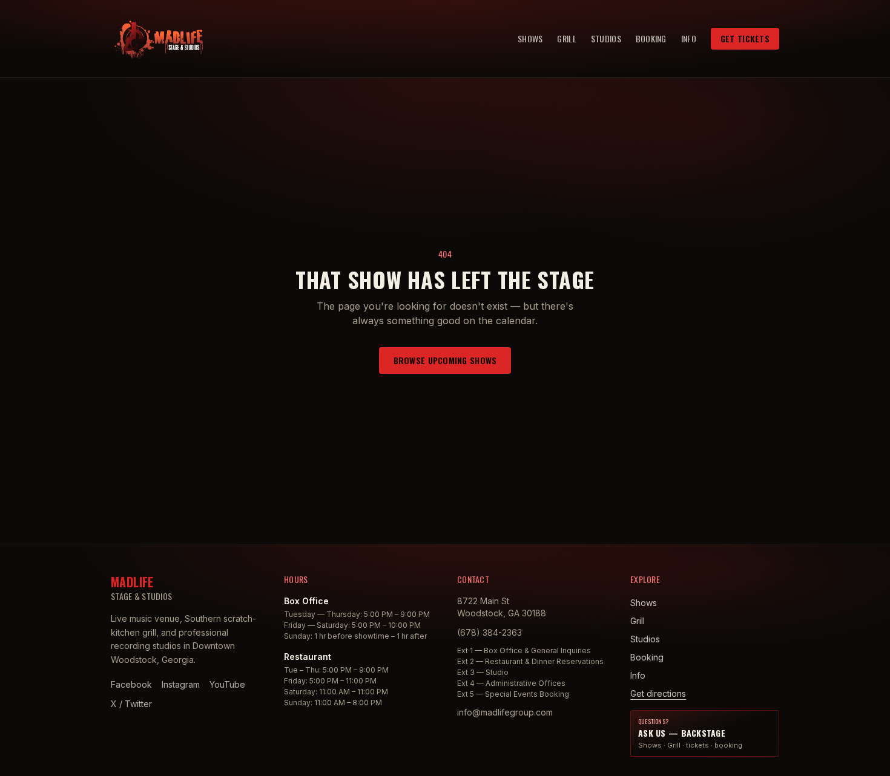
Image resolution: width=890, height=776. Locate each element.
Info (688, 39)
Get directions (658, 693)
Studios (606, 39)
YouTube (227, 684)
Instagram (181, 684)
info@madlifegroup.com (505, 712)
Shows (530, 39)
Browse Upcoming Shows (445, 360)
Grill (566, 39)
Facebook (131, 684)
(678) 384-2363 (489, 632)
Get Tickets (745, 38)
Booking (651, 39)
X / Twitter (131, 704)
